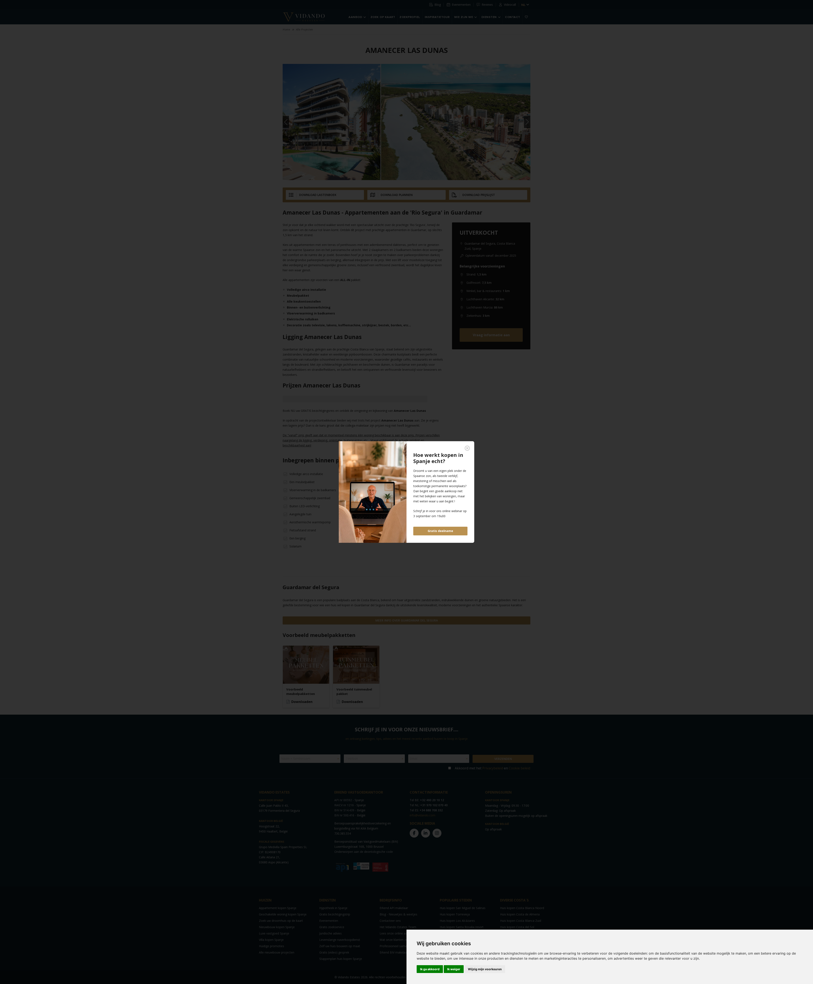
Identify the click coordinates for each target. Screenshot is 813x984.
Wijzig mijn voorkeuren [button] (485, 969)
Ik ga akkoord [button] (430, 969)
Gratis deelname (440, 531)
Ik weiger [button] (453, 969)
